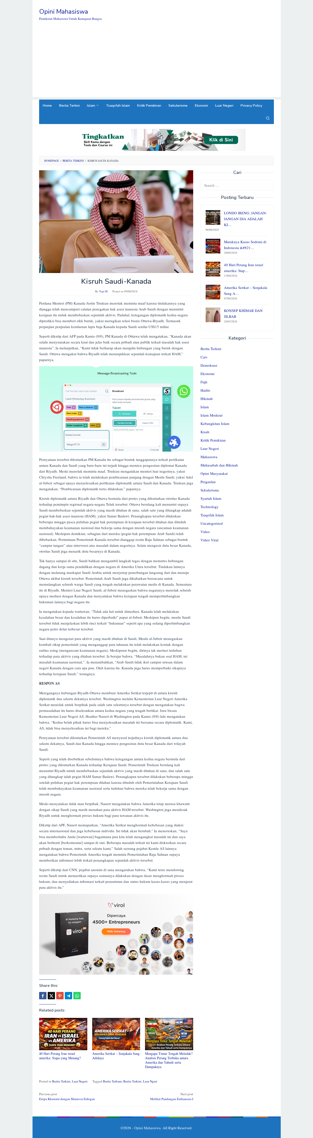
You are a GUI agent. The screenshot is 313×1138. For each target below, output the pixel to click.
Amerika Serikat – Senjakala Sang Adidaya (116, 1055)
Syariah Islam (211, 498)
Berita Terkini (61, 1081)
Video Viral (209, 540)
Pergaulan (208, 481)
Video (205, 531)
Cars (204, 357)
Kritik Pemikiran (213, 440)
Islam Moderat (212, 415)
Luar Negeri (80, 1081)
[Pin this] (60, 995)
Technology (210, 506)
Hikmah (207, 398)
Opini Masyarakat (214, 473)
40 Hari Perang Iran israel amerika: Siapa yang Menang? (60, 1055)
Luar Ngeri (150, 1081)
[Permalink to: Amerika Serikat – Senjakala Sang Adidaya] (116, 1034)
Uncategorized (212, 523)
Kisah (205, 432)
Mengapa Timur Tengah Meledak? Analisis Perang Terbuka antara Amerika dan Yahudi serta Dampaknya (168, 1060)
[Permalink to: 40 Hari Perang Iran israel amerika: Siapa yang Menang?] (63, 1034)
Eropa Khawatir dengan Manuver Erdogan (67, 1096)
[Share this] (42, 995)
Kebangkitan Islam (215, 423)
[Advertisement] (157, 63)
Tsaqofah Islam (212, 515)
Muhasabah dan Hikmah (219, 465)
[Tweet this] (51, 995)
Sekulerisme (210, 490)
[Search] (268, 118)
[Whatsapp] (77, 995)
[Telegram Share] (68, 995)
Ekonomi (207, 373)
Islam (205, 407)
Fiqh (204, 382)
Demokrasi (209, 365)
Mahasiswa (209, 457)
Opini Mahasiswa (63, 11)
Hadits (205, 390)
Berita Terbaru (112, 1081)
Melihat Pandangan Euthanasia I (171, 1096)
